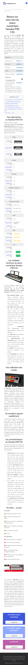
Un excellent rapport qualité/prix (13, 107)
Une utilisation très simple (11, 105)
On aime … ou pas (9, 112)
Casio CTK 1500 (8, 147)
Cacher (16, 97)
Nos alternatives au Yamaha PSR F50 (13, 99)
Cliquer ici (14, 622)
